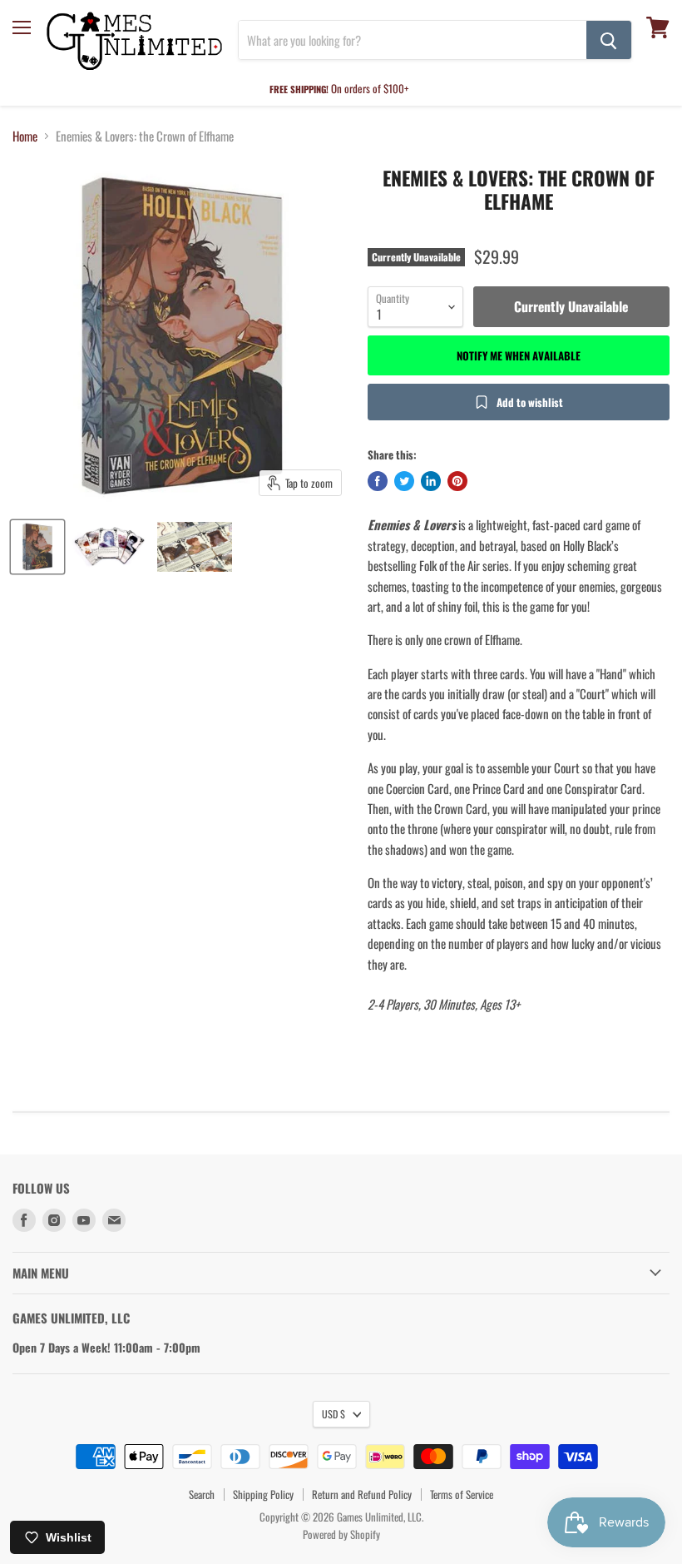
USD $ (333, 1414)
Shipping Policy (263, 1494)
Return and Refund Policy (362, 1494)
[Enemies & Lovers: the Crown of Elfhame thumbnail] (37, 546)
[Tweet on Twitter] (404, 481)
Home (24, 136)
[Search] (608, 40)
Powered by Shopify (341, 1534)
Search (202, 1494)
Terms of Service (461, 1494)
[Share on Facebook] (378, 481)
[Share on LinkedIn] (431, 481)
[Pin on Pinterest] (457, 481)
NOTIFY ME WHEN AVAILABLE (519, 355)
